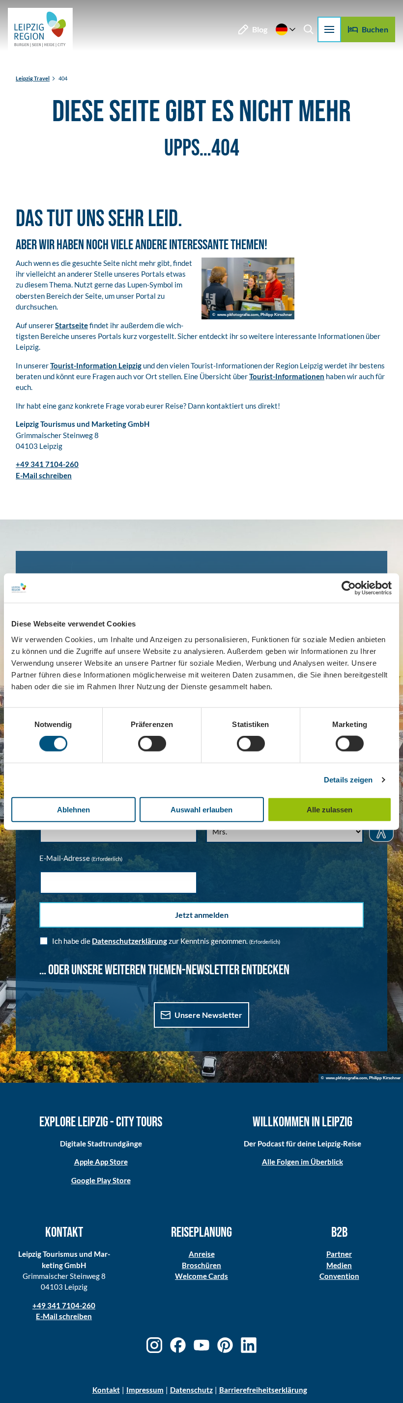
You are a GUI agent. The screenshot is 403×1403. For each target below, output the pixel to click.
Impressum (145, 1389)
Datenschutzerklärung (129, 940)
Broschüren (201, 1265)
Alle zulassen (329, 809)
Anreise (202, 1253)
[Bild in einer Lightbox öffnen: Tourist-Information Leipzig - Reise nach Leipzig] (248, 288)
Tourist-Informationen (286, 376)
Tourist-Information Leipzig (96, 365)
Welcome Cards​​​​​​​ (201, 1276)
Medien (339, 1265)
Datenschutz (191, 1389)
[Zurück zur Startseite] (40, 29)
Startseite (71, 325)
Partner (339, 1253)
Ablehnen (73, 809)
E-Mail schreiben (64, 1316)
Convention (339, 1276)
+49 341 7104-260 (63, 1305)
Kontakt (106, 1389)
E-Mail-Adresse (80, 858)
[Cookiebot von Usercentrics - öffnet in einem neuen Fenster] (349, 588)
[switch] (152, 744)
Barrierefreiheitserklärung (263, 1389)
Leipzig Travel (33, 78)
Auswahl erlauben (201, 809)
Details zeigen (348, 780)
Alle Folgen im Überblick (302, 1161)
